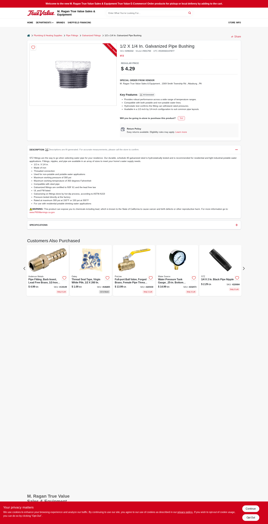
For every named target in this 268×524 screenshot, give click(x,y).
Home (30, 22)
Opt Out (251, 517)
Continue (251, 508)
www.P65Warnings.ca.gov (42, 212)
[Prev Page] (24, 268)
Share (237, 36)
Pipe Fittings (72, 35)
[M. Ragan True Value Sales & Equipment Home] (41, 13)
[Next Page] (244, 268)
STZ (122, 55)
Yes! (181, 118)
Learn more (181, 132)
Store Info (234, 22)
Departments (43, 22)
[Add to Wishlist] (33, 47)
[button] (134, 149)
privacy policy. (185, 512)
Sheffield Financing (79, 22)
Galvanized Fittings (91, 35)
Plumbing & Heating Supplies (48, 35)
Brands (60, 22)
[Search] (190, 12)
